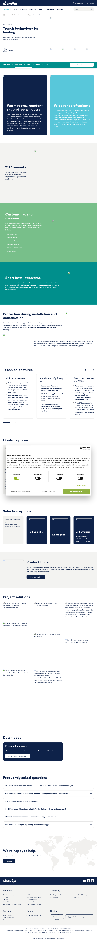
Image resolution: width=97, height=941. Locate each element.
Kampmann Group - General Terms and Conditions (52, 928)
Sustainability (54, 897)
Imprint (29, 928)
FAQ (46, 65)
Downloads (38, 65)
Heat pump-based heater (34, 897)
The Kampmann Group (57, 895)
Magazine (51, 9)
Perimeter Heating (32, 902)
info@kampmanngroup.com (81, 917)
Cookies (89, 930)
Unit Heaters (30, 895)
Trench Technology (9, 895)
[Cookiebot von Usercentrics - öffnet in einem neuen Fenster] (81, 448)
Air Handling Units (32, 899)
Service (23, 9)
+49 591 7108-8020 (57, 916)
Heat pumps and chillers (34, 904)
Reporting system (33, 932)
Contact (60, 9)
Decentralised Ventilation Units (12, 904)
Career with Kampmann (34, 915)
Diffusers (5, 899)
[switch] (38, 478)
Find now (9, 861)
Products (7, 9)
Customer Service (8, 918)
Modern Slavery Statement (52, 932)
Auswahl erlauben (48, 491)
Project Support (7, 915)
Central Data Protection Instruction (70, 930)
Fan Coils (5, 897)
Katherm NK (8, 65)
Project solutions (23, 65)
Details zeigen (81, 485)
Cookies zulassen (76, 491)
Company (33, 9)
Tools (16, 9)
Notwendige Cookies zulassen (21, 491)
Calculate (81, 65)
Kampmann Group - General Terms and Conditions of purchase (30, 930)
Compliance (67, 932)
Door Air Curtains (8, 902)
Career (42, 9)
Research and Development (82, 895)
